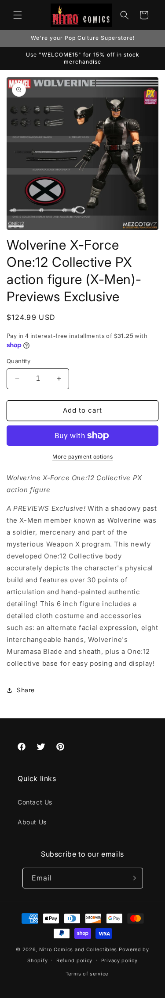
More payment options (82, 456)
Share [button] (26, 690)
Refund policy (74, 960)
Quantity (18, 360)
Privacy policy (119, 960)
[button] (17, 15)
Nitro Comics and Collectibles (78, 949)
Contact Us (35, 802)
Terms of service (87, 974)
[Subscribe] (133, 878)
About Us (32, 822)
